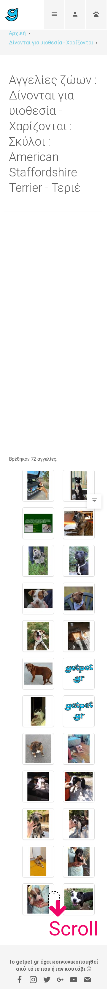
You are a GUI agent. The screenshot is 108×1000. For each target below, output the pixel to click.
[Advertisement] (53, 271)
